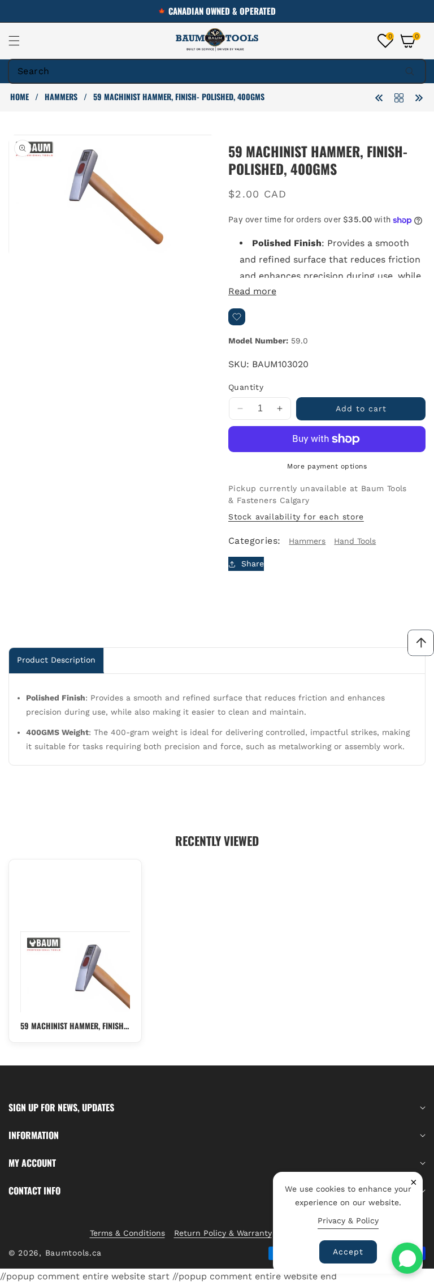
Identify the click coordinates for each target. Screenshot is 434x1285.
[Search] (409, 71)
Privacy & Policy (348, 1220)
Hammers (61, 97)
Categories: (254, 540)
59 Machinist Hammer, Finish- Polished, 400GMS (73, 1026)
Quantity (245, 387)
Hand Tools (355, 540)
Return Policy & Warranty (223, 1232)
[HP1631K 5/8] (419, 97)
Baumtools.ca (73, 1252)
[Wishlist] (236, 316)
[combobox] (217, 71)
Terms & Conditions (127, 1232)
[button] (20, 40)
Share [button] (252, 563)
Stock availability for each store (296, 516)
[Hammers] (398, 97)
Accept (348, 1251)
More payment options (327, 466)
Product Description (56, 659)
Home (19, 97)
